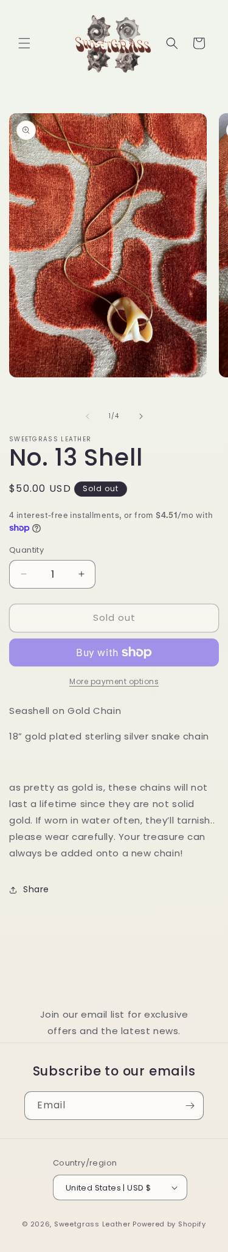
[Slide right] (141, 416)
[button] (24, 43)
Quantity (26, 550)
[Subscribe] (189, 1105)
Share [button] (36, 889)
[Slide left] (87, 416)
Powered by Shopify (169, 1224)
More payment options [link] (114, 681)
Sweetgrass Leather (92, 1224)
